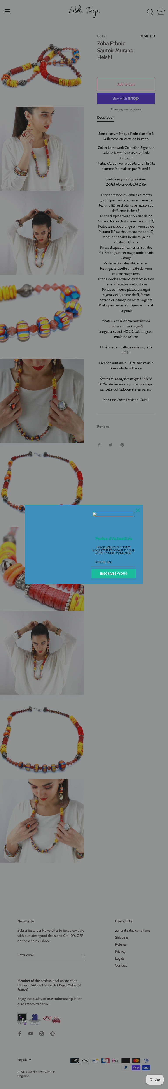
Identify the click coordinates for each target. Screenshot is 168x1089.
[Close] (138, 510)
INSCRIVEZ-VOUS (113, 573)
